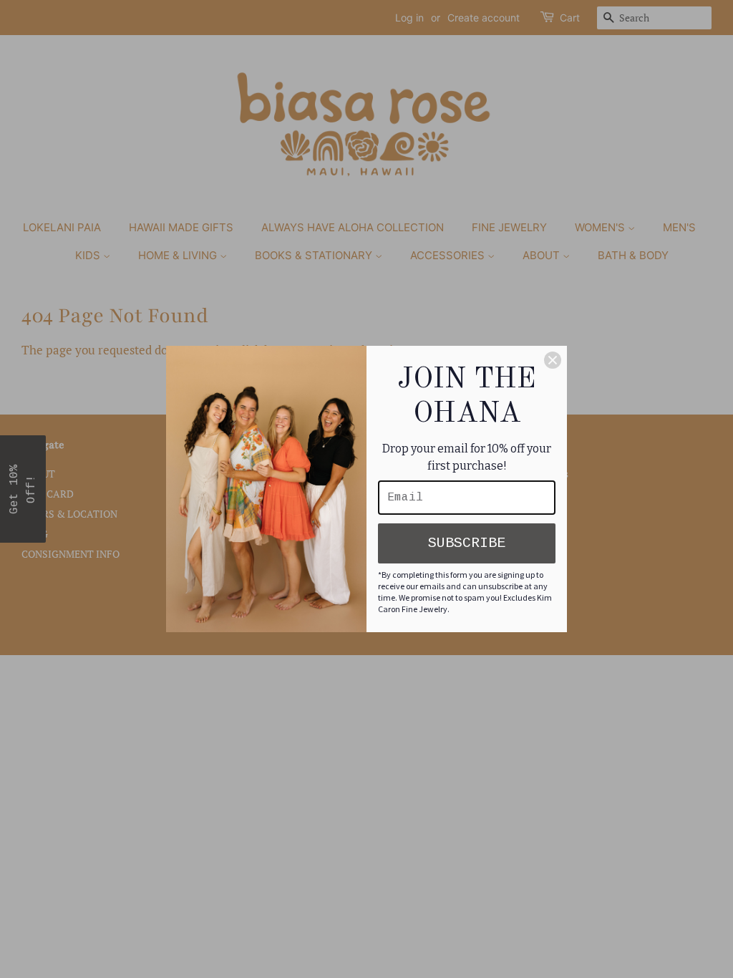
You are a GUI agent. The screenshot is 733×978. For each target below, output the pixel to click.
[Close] (552, 360)
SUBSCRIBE (466, 543)
